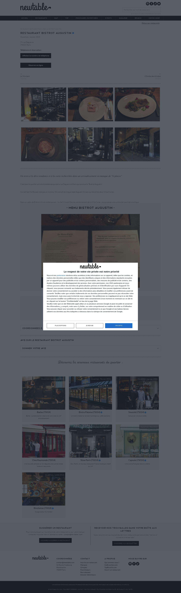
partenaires (61, 275)
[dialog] (90, 296)
